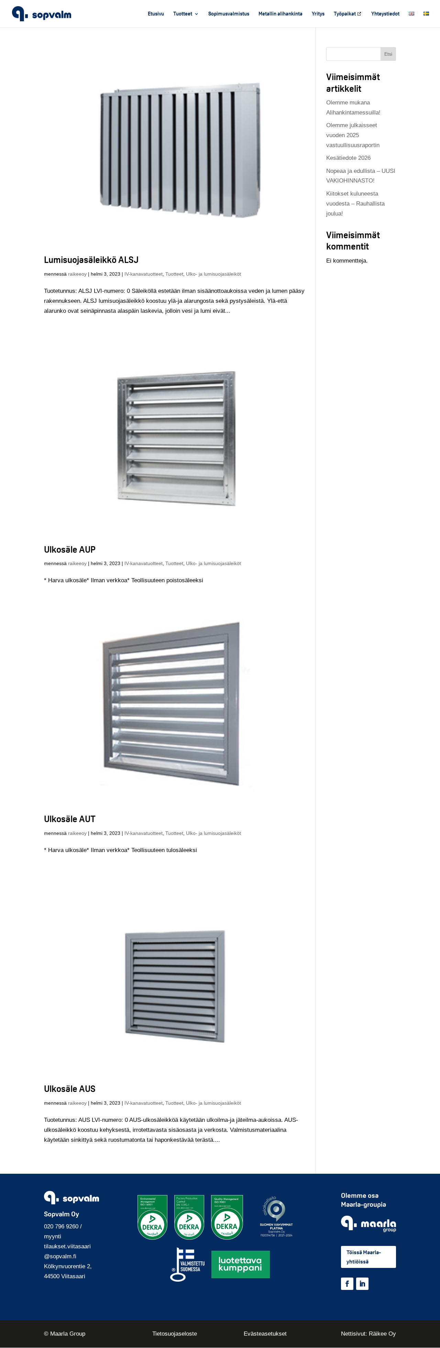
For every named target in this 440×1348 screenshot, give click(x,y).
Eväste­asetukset (265, 1333)
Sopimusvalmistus (228, 14)
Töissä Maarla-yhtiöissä (363, 1257)
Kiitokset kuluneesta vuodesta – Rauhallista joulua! (355, 203)
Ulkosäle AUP (70, 549)
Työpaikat (345, 14)
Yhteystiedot (385, 14)
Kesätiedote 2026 (348, 158)
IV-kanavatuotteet (143, 274)
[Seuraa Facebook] (347, 1284)
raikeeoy (77, 274)
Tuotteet (182, 14)
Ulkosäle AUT (70, 819)
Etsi (388, 54)
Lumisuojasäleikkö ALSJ (91, 259)
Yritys (318, 14)
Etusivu (156, 14)
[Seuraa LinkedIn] (362, 1284)
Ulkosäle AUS (70, 1088)
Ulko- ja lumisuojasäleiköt (213, 274)
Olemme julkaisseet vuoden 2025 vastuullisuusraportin (353, 135)
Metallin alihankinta (280, 14)
